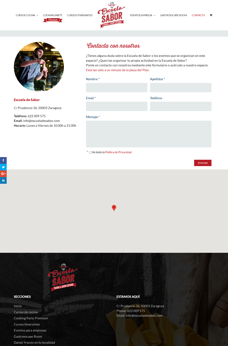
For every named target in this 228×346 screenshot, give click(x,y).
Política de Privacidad (118, 152)
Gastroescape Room (28, 336)
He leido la (112, 152)
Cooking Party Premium (31, 318)
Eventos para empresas (30, 330)
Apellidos (157, 79)
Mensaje (93, 117)
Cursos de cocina (26, 312)
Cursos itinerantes (27, 324)
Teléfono (156, 98)
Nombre (93, 79)
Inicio (18, 306)
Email (91, 98)
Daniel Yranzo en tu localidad (34, 342)
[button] (114, 208)
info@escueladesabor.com (144, 315)
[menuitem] (29, 15)
